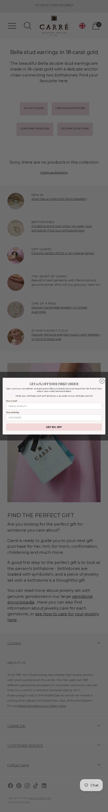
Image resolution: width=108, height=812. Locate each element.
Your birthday (12, 412)
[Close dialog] (102, 381)
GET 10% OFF (54, 427)
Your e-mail (11, 400)
